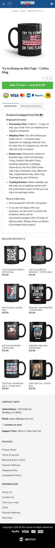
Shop (22, 11)
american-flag (35, 11)
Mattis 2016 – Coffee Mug (12, 309)
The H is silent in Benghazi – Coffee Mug (40, 271)
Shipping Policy (10, 470)
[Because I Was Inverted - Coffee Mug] (41, 293)
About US (7, 492)
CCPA (5, 507)
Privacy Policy (9, 449)
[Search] (9, 4)
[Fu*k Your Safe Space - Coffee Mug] (14, 255)
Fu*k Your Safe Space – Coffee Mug (13, 271)
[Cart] (51, 4)
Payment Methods (11, 465)
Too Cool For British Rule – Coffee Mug (12, 384)
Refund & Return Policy (13, 460)
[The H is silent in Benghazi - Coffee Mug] (41, 255)
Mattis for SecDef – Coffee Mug (12, 347)
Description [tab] (10, 106)
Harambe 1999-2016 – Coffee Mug (39, 347)
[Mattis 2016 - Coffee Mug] (14, 293)
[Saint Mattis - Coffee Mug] (41, 369)
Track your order (10, 502)
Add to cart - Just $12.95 (27, 85)
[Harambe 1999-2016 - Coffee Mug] (41, 331)
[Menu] (3, 4)
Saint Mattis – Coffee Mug (40, 384)
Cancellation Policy (11, 475)
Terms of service (10, 455)
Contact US (8, 497)
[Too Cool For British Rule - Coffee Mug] (14, 369)
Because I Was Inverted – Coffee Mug (40, 309)
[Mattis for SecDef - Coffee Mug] (14, 331)
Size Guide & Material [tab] (31, 106)
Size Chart (7, 517)
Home (14, 11)
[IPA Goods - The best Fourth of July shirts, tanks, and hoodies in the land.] (27, 4)
